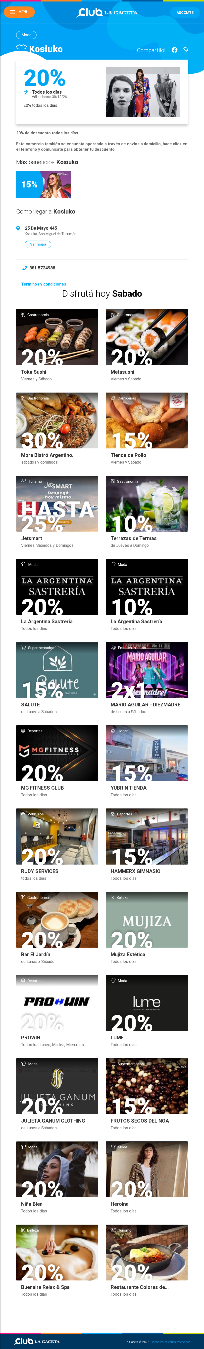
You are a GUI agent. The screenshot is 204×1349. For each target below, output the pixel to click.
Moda (26, 35)
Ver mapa (38, 244)
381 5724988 (42, 267)
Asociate (185, 13)
